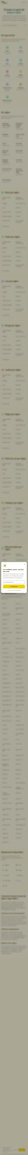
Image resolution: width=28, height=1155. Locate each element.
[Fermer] (24, 564)
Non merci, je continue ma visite (14, 590)
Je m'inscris (14, 586)
